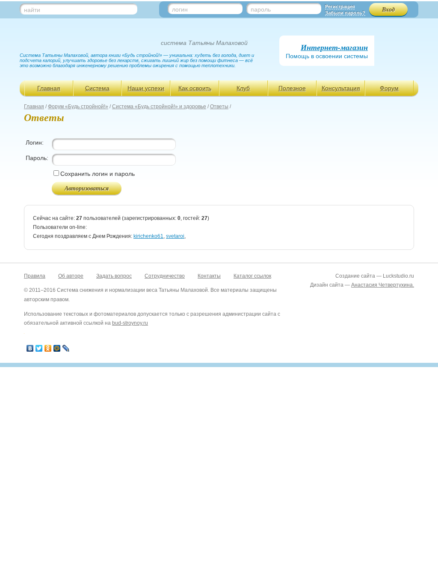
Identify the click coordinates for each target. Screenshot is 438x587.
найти (32, 9)
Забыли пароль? (345, 12)
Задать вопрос (114, 276)
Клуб (243, 88)
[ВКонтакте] (30, 348)
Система (97, 88)
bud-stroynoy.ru (130, 323)
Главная (48, 88)
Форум (389, 88)
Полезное (292, 88)
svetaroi (175, 236)
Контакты (209, 276)
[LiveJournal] (66, 348)
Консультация (341, 88)
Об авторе (70, 276)
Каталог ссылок (252, 276)
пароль (261, 9)
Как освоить (194, 88)
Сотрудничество (165, 276)
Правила (34, 276)
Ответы (219, 107)
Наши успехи (145, 88)
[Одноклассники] (48, 348)
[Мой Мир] (57, 348)
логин (180, 9)
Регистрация (340, 6)
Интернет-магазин (334, 47)
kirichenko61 (148, 236)
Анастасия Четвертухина (382, 285)
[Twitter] (39, 348)
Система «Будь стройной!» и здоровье (159, 107)
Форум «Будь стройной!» (78, 107)
